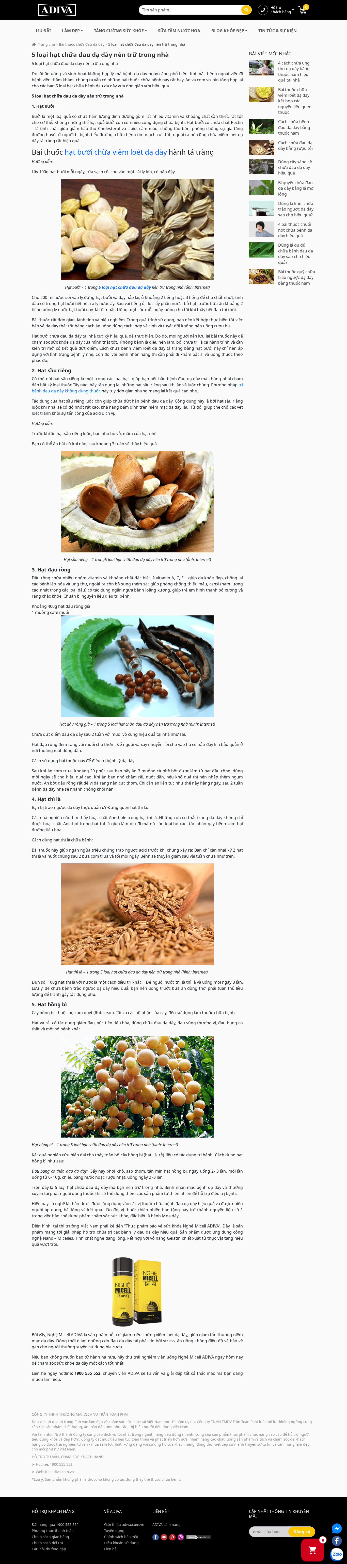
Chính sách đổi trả (47, 1542)
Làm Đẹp (71, 31)
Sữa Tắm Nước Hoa (179, 31)
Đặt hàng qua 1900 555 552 (55, 1524)
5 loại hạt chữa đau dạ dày (125, 287)
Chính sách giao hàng (50, 1536)
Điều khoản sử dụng (121, 1542)
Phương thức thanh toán (53, 1530)
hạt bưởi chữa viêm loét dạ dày (116, 152)
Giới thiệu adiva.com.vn (124, 1524)
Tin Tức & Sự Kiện (277, 31)
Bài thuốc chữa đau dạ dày (81, 44)
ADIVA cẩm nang (166, 1524)
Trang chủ (46, 44)
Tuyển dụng (114, 1530)
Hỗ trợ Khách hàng (281, 10)
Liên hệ (110, 1548)
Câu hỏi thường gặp (49, 1548)
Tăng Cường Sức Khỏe (119, 31)
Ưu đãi (43, 31)
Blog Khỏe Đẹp (227, 31)
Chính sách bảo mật (121, 1536)
